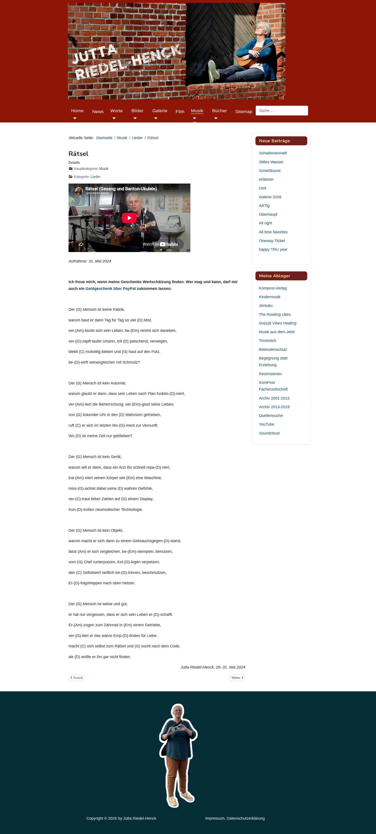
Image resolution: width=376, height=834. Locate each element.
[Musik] (193, 118)
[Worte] (113, 118)
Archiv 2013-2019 (274, 407)
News (98, 111)
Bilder (137, 110)
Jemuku (266, 305)
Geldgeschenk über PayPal (111, 288)
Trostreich (267, 340)
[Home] (74, 118)
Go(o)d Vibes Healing (277, 323)
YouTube (266, 424)
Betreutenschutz (273, 349)
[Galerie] (155, 118)
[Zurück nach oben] (368, 825)
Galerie (159, 110)
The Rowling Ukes (275, 314)
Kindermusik (269, 297)
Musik (197, 110)
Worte (116, 110)
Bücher (219, 110)
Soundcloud (269, 433)
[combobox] (282, 110)
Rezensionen (270, 374)
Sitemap (243, 111)
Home (77, 110)
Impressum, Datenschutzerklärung (235, 818)
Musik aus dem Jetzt (277, 332)
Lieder (95, 177)
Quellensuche (271, 415)
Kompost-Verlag (273, 288)
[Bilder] (134, 118)
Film (180, 111)
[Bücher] (215, 118)
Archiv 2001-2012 (274, 398)
